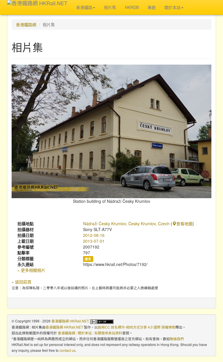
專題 (152, 7)
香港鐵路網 (26, 24)
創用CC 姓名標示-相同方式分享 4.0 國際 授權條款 (136, 326)
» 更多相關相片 (31, 270)
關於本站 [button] (172, 7)
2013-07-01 (94, 241)
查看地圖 (184, 223)
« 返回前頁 (21, 282)
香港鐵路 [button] (84, 7)
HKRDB (132, 7)
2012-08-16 (94, 235)
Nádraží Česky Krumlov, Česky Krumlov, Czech (126, 223)
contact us (67, 350)
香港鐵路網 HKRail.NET (70, 320)
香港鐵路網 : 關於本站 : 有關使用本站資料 (90, 332)
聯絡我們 (177, 338)
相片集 (110, 7)
